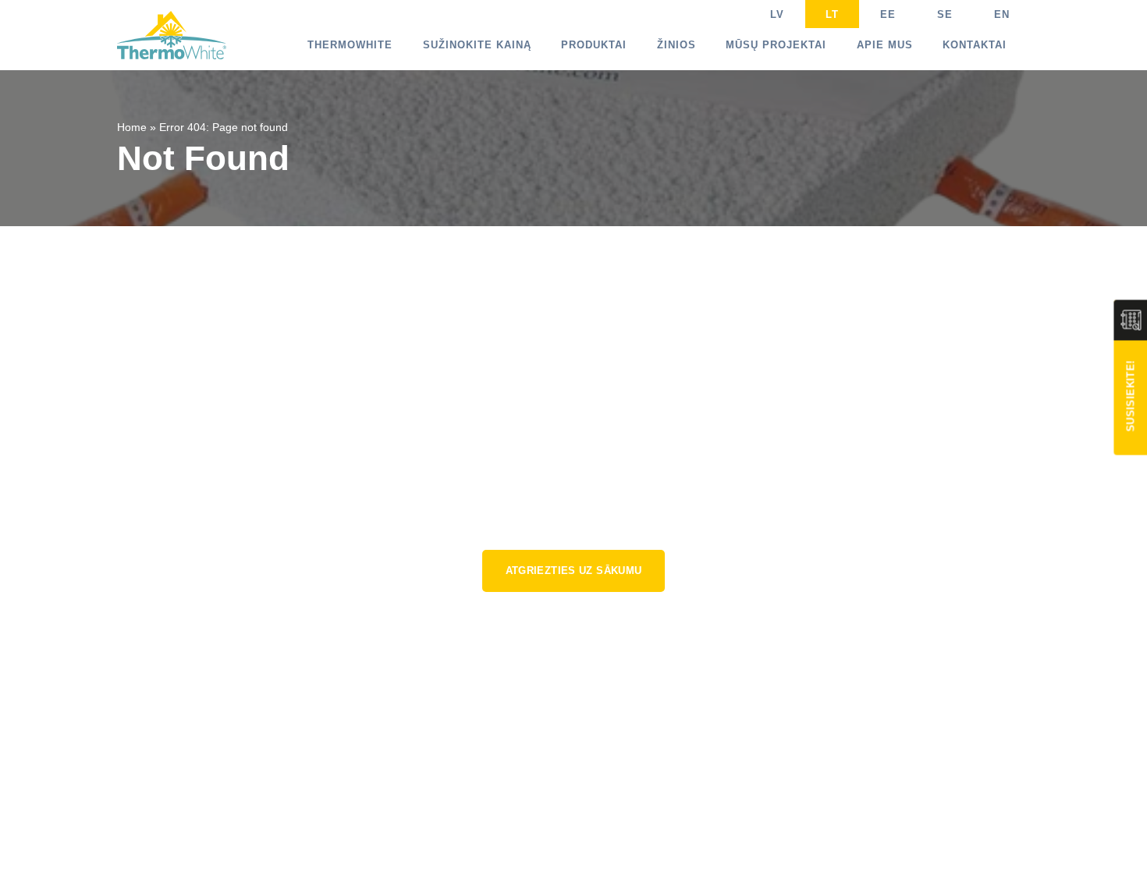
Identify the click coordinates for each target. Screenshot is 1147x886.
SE (945, 14)
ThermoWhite (349, 45)
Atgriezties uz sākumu (574, 570)
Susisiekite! (1130, 395)
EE (888, 14)
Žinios (676, 45)
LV (777, 14)
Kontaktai (975, 45)
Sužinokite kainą (477, 45)
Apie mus (885, 45)
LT (832, 14)
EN (1002, 14)
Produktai (594, 45)
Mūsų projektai (776, 45)
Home (132, 127)
